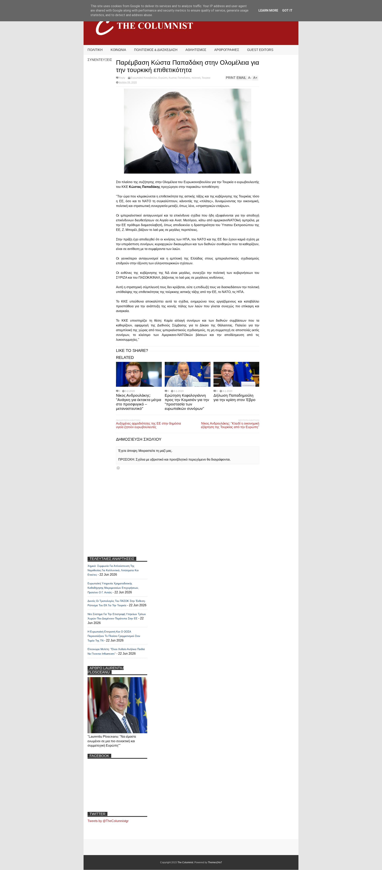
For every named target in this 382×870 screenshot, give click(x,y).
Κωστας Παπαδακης (179, 77)
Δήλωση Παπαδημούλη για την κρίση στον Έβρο (234, 397)
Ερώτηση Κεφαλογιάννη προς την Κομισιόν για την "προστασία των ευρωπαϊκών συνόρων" (187, 402)
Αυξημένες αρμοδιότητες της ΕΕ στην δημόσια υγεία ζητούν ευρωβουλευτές (148, 425)
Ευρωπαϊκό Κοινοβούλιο (144, 77)
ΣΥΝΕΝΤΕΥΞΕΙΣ (100, 60)
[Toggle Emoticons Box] (118, 468)
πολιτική (196, 77)
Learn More (268, 10)
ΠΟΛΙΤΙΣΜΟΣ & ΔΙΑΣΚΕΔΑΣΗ (155, 50)
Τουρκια (206, 77)
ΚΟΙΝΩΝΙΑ (118, 50)
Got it (287, 10)
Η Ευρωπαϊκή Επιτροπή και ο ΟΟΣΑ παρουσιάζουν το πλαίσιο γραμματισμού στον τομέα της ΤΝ (114, 636)
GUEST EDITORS (260, 50)
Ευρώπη (163, 77)
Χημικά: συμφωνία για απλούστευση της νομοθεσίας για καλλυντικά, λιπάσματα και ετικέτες (113, 570)
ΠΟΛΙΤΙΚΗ (95, 50)
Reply (122, 77)
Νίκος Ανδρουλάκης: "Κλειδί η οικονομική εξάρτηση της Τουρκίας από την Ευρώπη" (230, 425)
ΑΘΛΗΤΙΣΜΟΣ (195, 50)
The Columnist (185, 862)
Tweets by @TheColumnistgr (108, 821)
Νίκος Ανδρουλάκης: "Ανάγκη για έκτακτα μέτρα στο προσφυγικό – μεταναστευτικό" (138, 402)
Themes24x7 (215, 862)
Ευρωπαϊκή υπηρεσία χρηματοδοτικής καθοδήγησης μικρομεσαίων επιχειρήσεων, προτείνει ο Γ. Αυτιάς (113, 588)
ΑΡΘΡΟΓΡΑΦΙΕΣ (226, 50)
